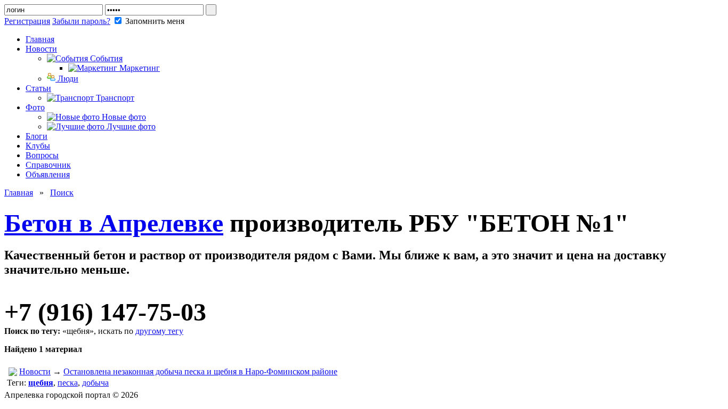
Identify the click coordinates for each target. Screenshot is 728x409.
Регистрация (27, 21)
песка (68, 382)
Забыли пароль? (81, 21)
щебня (40, 382)
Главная (18, 192)
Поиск (62, 192)
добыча (95, 382)
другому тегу (159, 331)
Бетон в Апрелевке (113, 223)
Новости (35, 371)
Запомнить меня (153, 21)
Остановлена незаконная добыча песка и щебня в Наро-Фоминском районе (200, 371)
